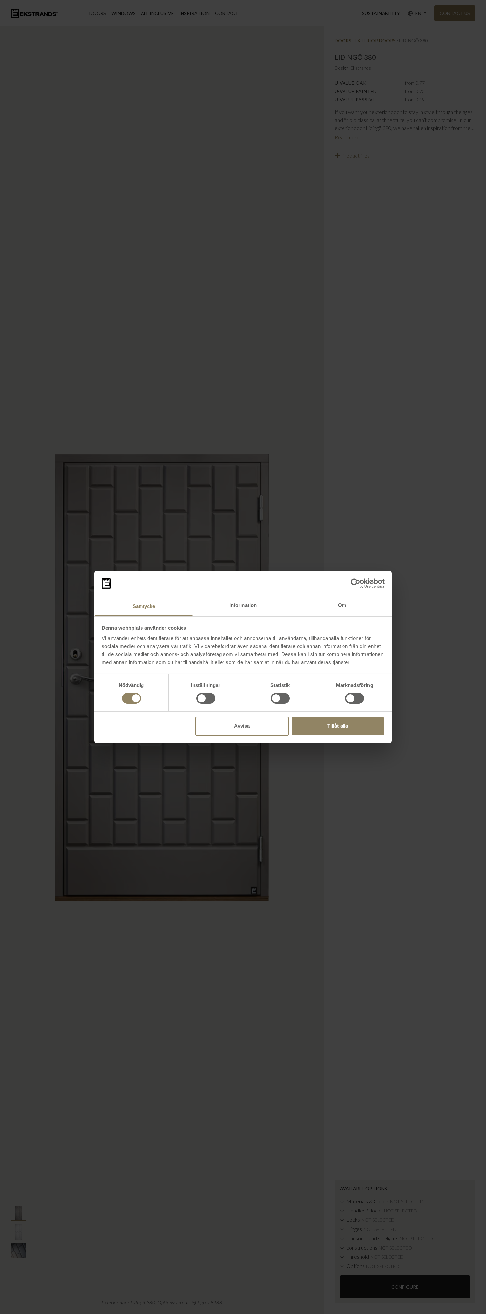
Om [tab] (342, 605)
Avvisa (242, 726)
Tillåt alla (337, 726)
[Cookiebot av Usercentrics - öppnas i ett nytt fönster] (356, 583)
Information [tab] (243, 605)
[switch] (205, 698)
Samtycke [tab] (144, 606)
